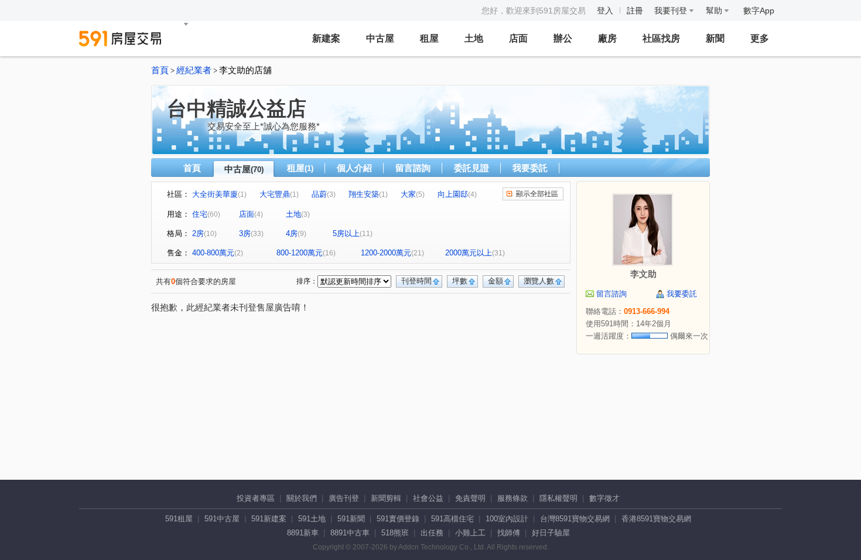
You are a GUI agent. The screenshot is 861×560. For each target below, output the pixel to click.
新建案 (326, 38)
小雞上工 (470, 532)
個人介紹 (354, 168)
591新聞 (351, 518)
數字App (758, 10)
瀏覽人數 (539, 280)
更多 (759, 38)
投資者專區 (256, 498)
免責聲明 (470, 498)
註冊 (635, 10)
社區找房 (661, 38)
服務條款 (512, 498)
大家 (408, 194)
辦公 (563, 38)
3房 (245, 233)
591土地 (312, 518)
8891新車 (303, 532)
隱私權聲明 (558, 498)
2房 (198, 233)
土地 (473, 38)
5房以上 (346, 233)
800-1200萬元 (299, 252)
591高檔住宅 (452, 518)
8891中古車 (350, 532)
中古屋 (380, 38)
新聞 (715, 38)
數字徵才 (604, 498)
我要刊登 (671, 10)
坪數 (459, 280)
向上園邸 (453, 194)
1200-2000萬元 (386, 252)
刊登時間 (416, 280)
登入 (605, 10)
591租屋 (179, 518)
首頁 (160, 70)
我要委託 (530, 168)
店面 (518, 38)
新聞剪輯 (386, 498)
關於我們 (301, 498)
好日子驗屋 (551, 532)
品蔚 (319, 194)
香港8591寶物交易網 (656, 518)
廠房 (607, 38)
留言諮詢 (412, 168)
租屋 (429, 38)
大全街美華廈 (215, 194)
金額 (495, 280)
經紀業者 (193, 70)
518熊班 (395, 532)
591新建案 (268, 518)
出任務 (432, 532)
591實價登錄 (398, 518)
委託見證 (471, 168)
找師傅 (508, 532)
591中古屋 (222, 518)
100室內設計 (507, 518)
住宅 (199, 214)
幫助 (715, 10)
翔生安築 (363, 194)
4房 (292, 233)
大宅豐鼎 (274, 194)
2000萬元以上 (468, 252)
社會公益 (428, 498)
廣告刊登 (344, 498)
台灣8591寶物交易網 (575, 518)
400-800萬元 (213, 252)
